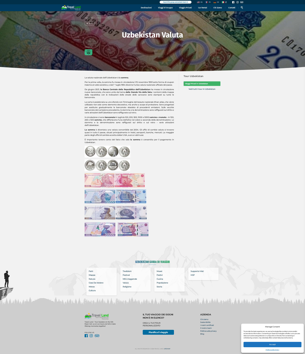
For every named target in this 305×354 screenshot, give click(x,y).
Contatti (231, 7)
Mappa (92, 275)
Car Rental (202, 7)
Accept (272, 344)
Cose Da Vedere (96, 283)
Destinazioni (146, 7)
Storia (159, 287)
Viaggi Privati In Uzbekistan (196, 84)
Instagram (237, 2)
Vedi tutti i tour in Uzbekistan (202, 89)
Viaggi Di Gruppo (165, 7)
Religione (127, 287)
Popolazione (162, 283)
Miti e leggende (130, 279)
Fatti (91, 271)
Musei (159, 271)
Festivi (160, 275)
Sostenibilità (205, 322)
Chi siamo (217, 7)
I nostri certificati (207, 325)
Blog (202, 334)
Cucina (160, 279)
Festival (126, 275)
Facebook (233, 2)
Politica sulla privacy (272, 350)
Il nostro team (206, 328)
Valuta (126, 283)
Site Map (167, 349)
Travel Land (89, 18)
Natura (92, 279)
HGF (193, 275)
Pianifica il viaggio (158, 332)
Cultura (92, 290)
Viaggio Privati (185, 7)
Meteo (92, 287)
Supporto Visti (197, 271)
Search (242, 7)
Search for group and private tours (175, 2)
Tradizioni (127, 271)
